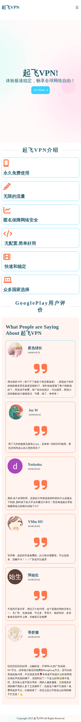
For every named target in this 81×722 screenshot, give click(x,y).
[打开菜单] (77, 7)
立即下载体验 (39, 90)
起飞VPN (10, 7)
